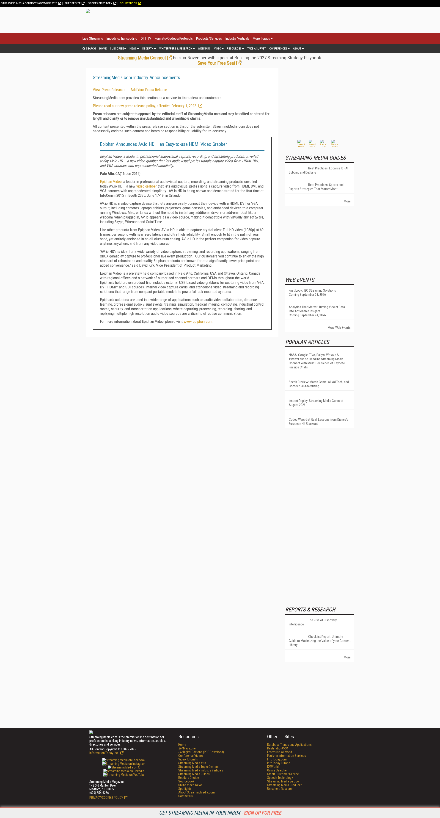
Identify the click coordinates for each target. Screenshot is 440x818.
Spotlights (185, 788)
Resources (234, 48)
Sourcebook (128, 3)
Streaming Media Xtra (192, 763)
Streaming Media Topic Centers (198, 766)
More (347, 201)
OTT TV (146, 38)
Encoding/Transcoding (122, 38)
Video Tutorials (188, 759)
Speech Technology (280, 777)
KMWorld (273, 766)
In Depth (148, 48)
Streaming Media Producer (284, 785)
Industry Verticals (237, 38)
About (297, 48)
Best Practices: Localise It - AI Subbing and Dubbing (318, 170)
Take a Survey (256, 48)
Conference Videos (191, 755)
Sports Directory (100, 3)
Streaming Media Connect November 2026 (29, 3)
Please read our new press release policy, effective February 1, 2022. (145, 105)
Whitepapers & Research (175, 48)
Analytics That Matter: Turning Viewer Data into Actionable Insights (317, 309)
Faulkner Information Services (286, 755)
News (133, 48)
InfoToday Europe (278, 763)
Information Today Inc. (104, 753)
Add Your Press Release (149, 89)
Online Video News (190, 785)
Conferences (278, 48)
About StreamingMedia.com (196, 792)
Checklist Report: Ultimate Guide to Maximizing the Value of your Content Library (320, 641)
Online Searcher (277, 770)
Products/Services (209, 38)
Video (217, 48)
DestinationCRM (277, 748)
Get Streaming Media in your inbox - (220, 813)
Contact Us (185, 796)
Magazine (187, 748)
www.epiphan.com (198, 321)
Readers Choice (188, 777)
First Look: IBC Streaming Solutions (312, 290)
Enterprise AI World (279, 752)
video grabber (146, 186)
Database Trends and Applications (289, 744)
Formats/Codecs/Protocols (174, 38)
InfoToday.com (277, 759)
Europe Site (72, 3)
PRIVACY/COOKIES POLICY (106, 797)
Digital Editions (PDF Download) (201, 752)
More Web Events (339, 328)
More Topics (261, 38)
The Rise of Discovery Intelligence (313, 622)
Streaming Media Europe (283, 781)
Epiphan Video (111, 181)
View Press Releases (109, 89)
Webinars (204, 48)
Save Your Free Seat (216, 63)
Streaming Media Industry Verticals (200, 770)
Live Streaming (92, 38)
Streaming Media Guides (194, 774)
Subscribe (117, 48)
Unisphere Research (280, 788)
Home (103, 48)
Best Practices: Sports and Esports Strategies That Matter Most (316, 187)
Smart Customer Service (283, 774)
